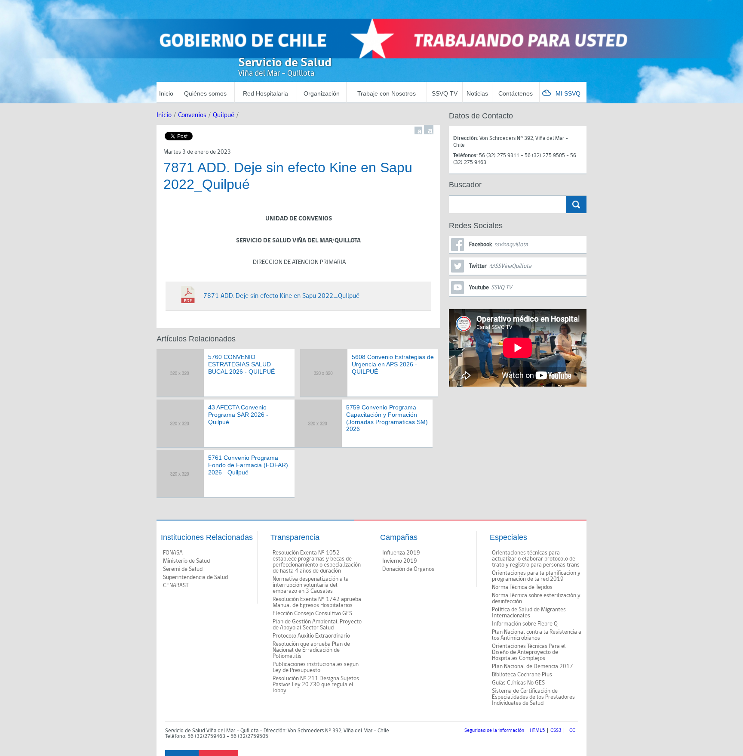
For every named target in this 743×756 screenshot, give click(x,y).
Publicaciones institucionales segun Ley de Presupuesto (316, 667)
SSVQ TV (444, 93)
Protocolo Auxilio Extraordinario (311, 636)
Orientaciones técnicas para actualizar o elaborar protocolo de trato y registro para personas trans (536, 558)
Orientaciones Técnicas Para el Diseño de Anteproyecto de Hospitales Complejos (529, 652)
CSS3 (555, 730)
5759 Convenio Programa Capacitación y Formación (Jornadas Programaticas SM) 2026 (387, 418)
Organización (322, 93)
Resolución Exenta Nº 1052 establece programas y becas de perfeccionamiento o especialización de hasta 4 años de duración (317, 561)
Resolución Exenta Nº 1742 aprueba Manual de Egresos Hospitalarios (317, 602)
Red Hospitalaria (265, 93)
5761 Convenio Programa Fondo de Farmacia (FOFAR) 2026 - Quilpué (248, 465)
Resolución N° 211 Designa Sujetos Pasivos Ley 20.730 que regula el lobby (316, 684)
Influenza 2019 (401, 552)
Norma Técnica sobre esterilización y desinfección (536, 598)
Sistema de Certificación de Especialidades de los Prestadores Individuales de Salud (533, 697)
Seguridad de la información (494, 730)
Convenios (192, 115)
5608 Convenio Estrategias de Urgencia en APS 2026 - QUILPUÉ (393, 364)
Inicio (166, 93)
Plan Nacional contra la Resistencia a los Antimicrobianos (536, 635)
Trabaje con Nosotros (386, 93)
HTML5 (537, 730)
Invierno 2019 (399, 561)
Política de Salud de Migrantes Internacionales (529, 612)
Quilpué (223, 115)
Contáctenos (515, 93)
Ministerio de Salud (186, 561)
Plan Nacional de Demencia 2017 (532, 666)
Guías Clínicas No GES (518, 683)
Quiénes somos (205, 93)
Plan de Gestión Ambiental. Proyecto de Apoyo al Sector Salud (317, 624)
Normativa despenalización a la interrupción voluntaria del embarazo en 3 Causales (311, 585)
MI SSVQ (568, 93)
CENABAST (176, 585)
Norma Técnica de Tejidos (522, 587)
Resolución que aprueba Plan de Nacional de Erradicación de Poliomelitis (311, 650)
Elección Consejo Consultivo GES (312, 613)
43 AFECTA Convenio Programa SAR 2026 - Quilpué (238, 414)
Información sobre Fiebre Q (525, 624)
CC (572, 730)
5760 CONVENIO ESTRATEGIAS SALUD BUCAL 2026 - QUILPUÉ (241, 364)
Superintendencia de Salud (195, 577)
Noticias (477, 93)
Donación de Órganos (408, 569)
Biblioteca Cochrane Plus (522, 674)
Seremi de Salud (183, 569)
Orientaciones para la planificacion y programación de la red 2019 (536, 576)
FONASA (173, 552)
